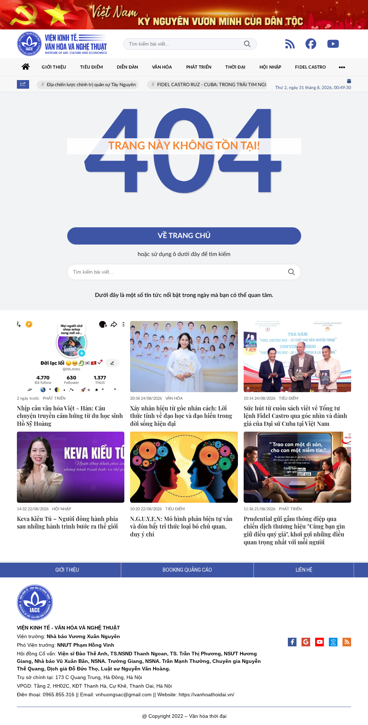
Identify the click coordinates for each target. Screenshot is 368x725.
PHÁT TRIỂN (54, 398)
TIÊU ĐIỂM (288, 398)
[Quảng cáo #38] (184, 14)
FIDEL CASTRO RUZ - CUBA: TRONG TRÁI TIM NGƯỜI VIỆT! (216, 85)
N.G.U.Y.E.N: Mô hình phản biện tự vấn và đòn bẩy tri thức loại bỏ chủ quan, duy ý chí (181, 526)
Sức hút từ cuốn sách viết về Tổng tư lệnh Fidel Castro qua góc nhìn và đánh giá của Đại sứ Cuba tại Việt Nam (295, 416)
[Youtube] (333, 43)
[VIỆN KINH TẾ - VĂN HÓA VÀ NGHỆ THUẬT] (62, 43)
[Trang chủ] (26, 67)
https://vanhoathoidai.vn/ (206, 694)
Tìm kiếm (247, 44)
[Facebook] (311, 43)
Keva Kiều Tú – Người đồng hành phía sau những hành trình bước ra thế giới (67, 522)
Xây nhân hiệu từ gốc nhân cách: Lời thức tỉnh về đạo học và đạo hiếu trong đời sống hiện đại (181, 416)
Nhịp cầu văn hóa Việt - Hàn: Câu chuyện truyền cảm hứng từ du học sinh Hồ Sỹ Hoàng (70, 416)
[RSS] (290, 43)
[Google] (306, 642)
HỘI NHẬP (61, 509)
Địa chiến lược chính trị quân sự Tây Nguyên (85, 85)
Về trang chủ (184, 236)
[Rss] (346, 642)
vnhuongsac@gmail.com (124, 694)
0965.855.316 (58, 694)
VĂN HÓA (174, 398)
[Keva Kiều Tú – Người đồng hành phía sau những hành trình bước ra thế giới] (70, 467)
